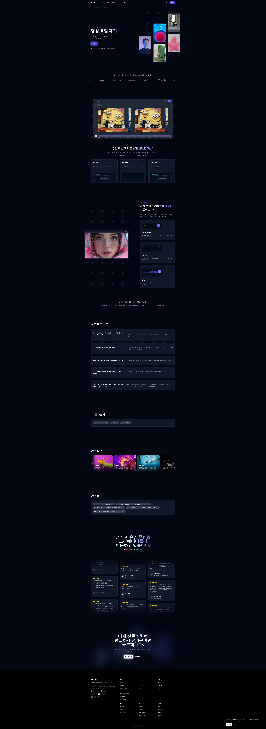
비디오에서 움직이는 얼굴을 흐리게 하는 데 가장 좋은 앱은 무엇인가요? (132, 504)
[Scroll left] (92, 463)
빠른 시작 (141, 690)
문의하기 (122, 709)
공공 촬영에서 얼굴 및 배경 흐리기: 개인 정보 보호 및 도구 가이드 (108, 511)
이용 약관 (160, 715)
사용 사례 (141, 688)
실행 (158, 225)
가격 (159, 682)
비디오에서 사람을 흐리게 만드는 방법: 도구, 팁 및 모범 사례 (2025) (142, 507)
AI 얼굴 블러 (122, 690)
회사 (119, 2)
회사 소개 (122, 706)
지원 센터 (160, 685)
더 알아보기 (138, 656)
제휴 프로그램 (161, 690)
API (108, 2)
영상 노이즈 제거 (125, 422)
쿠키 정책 (160, 712)
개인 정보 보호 (161, 709)
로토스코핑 (122, 682)
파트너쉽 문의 (123, 712)
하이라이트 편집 (123, 688)
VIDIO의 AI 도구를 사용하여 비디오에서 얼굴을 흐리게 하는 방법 (108, 507)
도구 (97, 7)
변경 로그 (141, 709)
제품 (101, 2)
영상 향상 (122, 685)
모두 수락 (229, 724)
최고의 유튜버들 (142, 715)
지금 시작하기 (128, 656)
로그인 (165, 2)
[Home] (91, 7)
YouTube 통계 (142, 712)
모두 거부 (235, 724)
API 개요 (141, 682)
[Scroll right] (173, 463)
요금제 (113, 2)
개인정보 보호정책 (256, 721)
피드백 (159, 688)
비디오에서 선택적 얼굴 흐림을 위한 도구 (103, 504)
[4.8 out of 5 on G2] (128, 549)
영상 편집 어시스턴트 (124, 693)
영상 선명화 (114, 422)
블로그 (140, 706)
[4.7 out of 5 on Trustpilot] (138, 549)
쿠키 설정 (173, 725)
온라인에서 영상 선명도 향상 (100, 422)
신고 (159, 706)
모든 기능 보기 (123, 699)
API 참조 (141, 693)
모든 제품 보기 (123, 696)
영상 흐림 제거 (104, 7)
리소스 (125, 2)
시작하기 (94, 43)
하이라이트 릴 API (143, 685)
